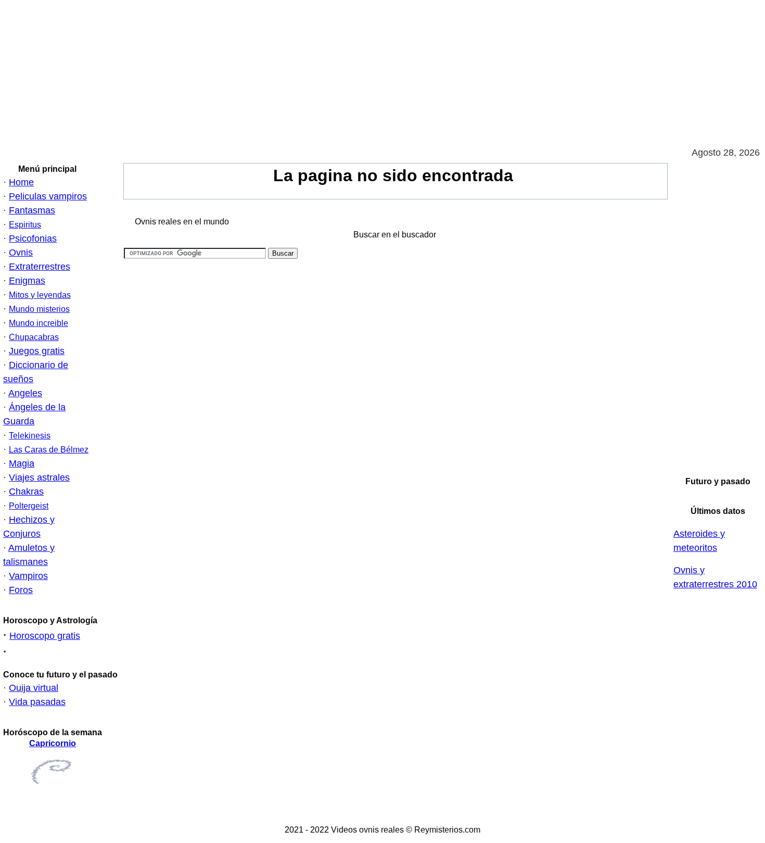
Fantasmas (32, 210)
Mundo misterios (39, 309)
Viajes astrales (39, 477)
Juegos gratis (37, 351)
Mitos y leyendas (40, 295)
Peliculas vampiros (48, 196)
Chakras (26, 491)
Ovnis (21, 252)
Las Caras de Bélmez (48, 449)
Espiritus (25, 224)
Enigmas (27, 280)
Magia (21, 463)
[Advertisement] (312, 73)
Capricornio (52, 743)
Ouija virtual (33, 688)
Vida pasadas (37, 702)
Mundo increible (38, 323)
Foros (21, 590)
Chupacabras (34, 337)
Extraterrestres (39, 266)
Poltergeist (28, 505)
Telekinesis (29, 435)
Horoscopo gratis (44, 636)
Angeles (25, 393)
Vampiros (28, 576)
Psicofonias (33, 238)
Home (21, 182)
